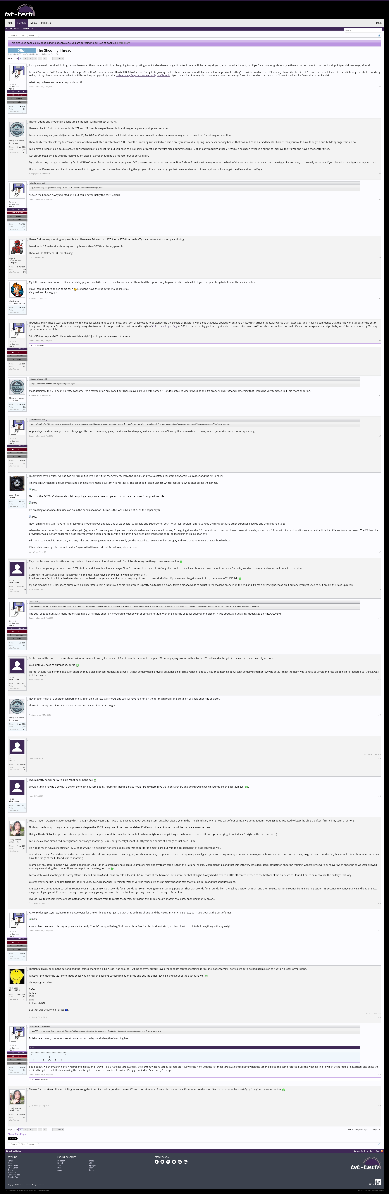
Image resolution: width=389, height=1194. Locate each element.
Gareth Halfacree (43, 54)
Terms (10, 1170)
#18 (379, 1017)
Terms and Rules (364, 1191)
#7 (380, 395)
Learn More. (124, 42)
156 (24, 589)
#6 (380, 341)
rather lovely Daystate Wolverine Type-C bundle (143, 75)
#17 (379, 931)
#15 (379, 796)
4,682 (24, 848)
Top (377, 1151)
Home (10, 23)
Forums (21, 23)
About (10, 1163)
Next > (60, 58)
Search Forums (12, 29)
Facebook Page (14, 1175)
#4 (380, 257)
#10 (379, 590)
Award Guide (13, 1166)
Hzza (11, 580)
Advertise (11, 1172)
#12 (379, 680)
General (23, 54)
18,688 (23, 109)
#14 (379, 758)
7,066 (24, 150)
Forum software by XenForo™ (27, 1191)
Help (366, 1151)
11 (54, 58)
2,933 (24, 310)
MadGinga (14, 301)
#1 (380, 87)
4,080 (24, 269)
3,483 (24, 767)
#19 (379, 1075)
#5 (380, 298)
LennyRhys (14, 495)
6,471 (24, 504)
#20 (379, 1106)
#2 (380, 174)
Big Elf (12, 258)
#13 (379, 715)
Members (46, 23)
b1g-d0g (33, 345)
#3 (380, 199)
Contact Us (358, 1151)
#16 (379, 903)
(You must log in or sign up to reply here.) (364, 1130)
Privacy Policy (378, 1191)
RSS (382, 1151)
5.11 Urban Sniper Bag (164, 326)
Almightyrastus (16, 141)
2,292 (24, 997)
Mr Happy (13, 988)
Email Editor (13, 1168)
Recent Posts (27, 29)
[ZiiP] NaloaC (15, 840)
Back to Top (13, 1177)
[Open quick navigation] (379, 35)
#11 (379, 618)
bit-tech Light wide (13, 1151)
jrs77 (11, 758)
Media (34, 23)
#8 (380, 436)
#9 (380, 552)
